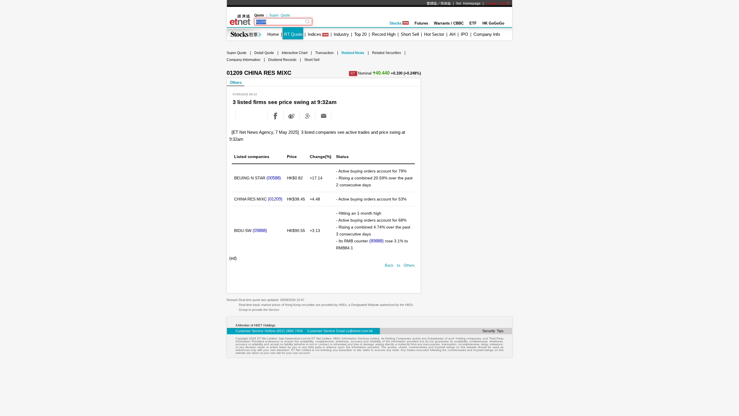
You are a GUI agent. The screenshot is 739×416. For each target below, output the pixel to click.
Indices (314, 34)
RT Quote (293, 34)
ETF (473, 23)
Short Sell (410, 34)
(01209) (275, 198)
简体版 (446, 3)
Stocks (395, 23)
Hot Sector (434, 34)
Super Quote (279, 15)
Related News (352, 53)
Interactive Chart (294, 53)
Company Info (486, 34)
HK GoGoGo (493, 23)
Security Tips (492, 331)
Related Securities (386, 53)
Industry (341, 34)
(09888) (260, 230)
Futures (421, 23)
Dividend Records (282, 60)
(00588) (273, 177)
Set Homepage (468, 3)
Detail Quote (264, 53)
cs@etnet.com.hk (359, 331)
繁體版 (432, 3)
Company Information (243, 60)
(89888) (376, 240)
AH (452, 34)
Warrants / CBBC (449, 23)
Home (273, 34)
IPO (464, 34)
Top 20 (360, 34)
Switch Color (496, 3)
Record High (383, 34)
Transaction (324, 53)
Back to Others (400, 265)
